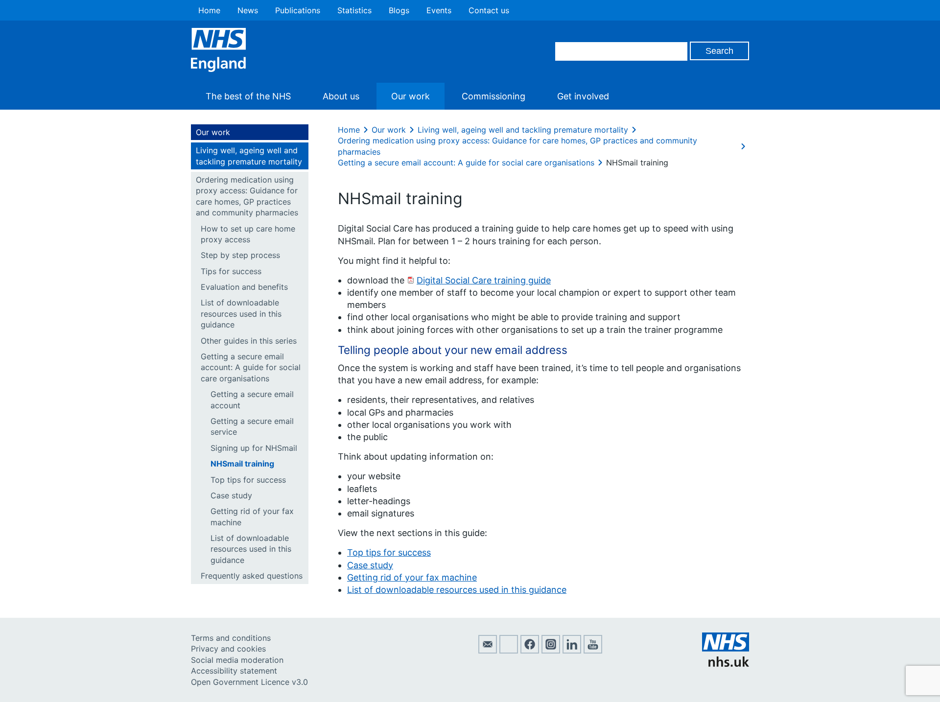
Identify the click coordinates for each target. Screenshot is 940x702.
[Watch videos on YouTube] (593, 650)
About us (341, 96)
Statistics (354, 10)
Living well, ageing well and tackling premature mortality (249, 155)
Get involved (583, 96)
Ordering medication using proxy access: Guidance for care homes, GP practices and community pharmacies (247, 196)
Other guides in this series (249, 341)
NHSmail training (242, 463)
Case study (231, 495)
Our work (410, 96)
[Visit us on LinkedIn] (572, 650)
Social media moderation (237, 660)
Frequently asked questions (252, 576)
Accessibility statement (234, 671)
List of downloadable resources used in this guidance (241, 313)
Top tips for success (248, 480)
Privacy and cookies (228, 649)
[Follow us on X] (508, 650)
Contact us (489, 10)
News (247, 10)
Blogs (399, 10)
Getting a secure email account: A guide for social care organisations (251, 367)
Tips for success (231, 271)
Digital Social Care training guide (484, 280)
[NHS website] (725, 664)
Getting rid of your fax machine (252, 516)
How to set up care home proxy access (248, 234)
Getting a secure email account (252, 399)
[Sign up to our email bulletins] (487, 650)
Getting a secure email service (252, 426)
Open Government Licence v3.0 (249, 682)
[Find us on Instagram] (550, 650)
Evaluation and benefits (244, 287)
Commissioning (493, 96)
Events (438, 10)
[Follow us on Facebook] (529, 650)
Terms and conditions (231, 638)
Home (209, 10)
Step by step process (240, 255)
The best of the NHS (248, 96)
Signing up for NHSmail (254, 448)
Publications (297, 10)
